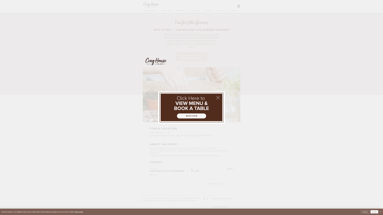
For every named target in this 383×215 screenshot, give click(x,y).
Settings (365, 212)
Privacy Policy (79, 212)
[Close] (380, 211)
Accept (374, 212)
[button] (218, 97)
